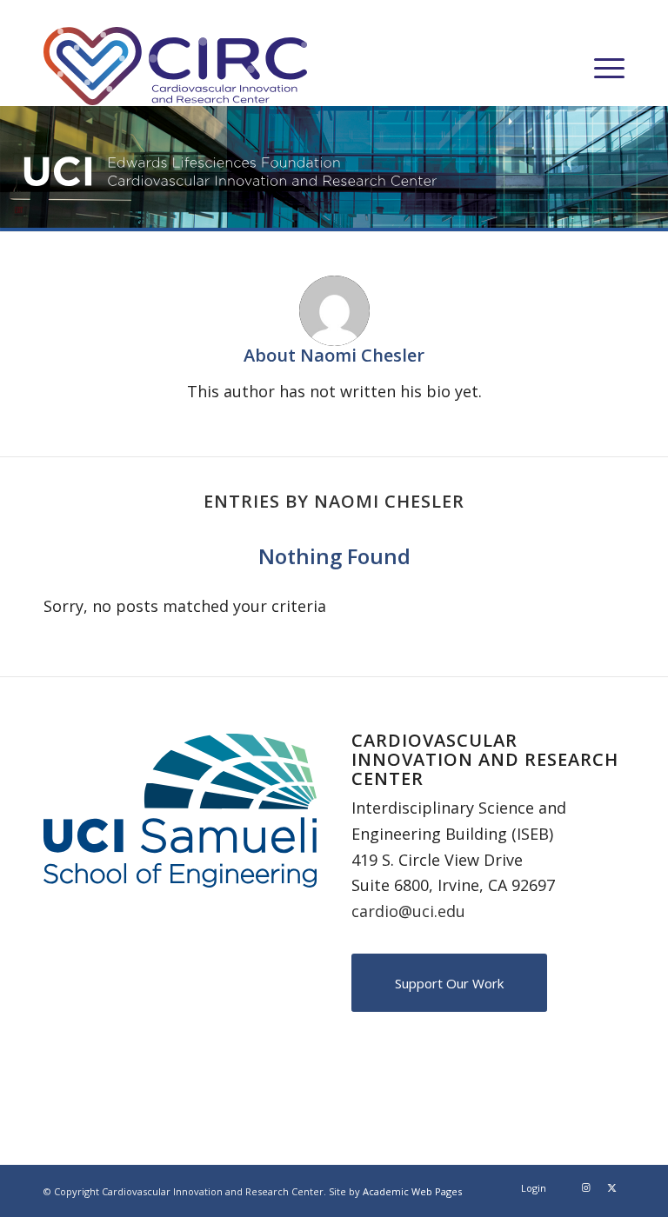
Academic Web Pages (412, 1191)
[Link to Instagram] (585, 1187)
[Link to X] (611, 1187)
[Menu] (601, 66)
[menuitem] (601, 66)
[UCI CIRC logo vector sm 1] (175, 66)
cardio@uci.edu (408, 911)
